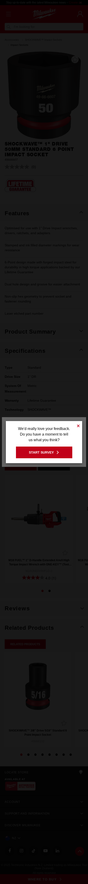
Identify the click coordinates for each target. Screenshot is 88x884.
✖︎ (78, 425)
